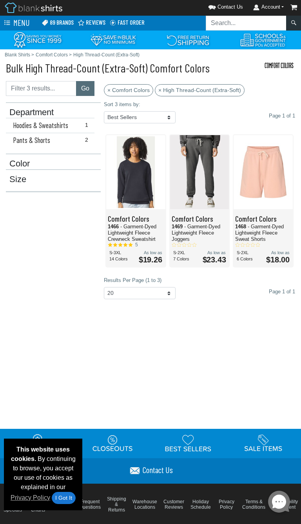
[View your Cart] (294, 7)
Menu (21, 22)
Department (31, 112)
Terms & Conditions (253, 504)
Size (17, 179)
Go (85, 88)
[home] (33, 7)
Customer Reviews (173, 504)
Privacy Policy (30, 497)
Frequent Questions (90, 504)
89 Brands (61, 22)
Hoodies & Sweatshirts (50, 125)
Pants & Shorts (50, 140)
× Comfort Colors (128, 90)
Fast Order (130, 22)
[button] (215, 5)
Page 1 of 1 (282, 292)
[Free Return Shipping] (188, 39)
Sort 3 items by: (122, 104)
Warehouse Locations (144, 504)
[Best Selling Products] (188, 443)
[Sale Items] (263, 443)
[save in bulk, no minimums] (112, 39)
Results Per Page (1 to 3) (132, 280)
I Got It (63, 498)
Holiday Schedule (200, 504)
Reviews (95, 22)
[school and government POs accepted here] (263, 40)
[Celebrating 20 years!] (37, 39)
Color (19, 163)
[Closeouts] (112, 443)
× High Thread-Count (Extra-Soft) (199, 90)
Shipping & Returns (116, 504)
